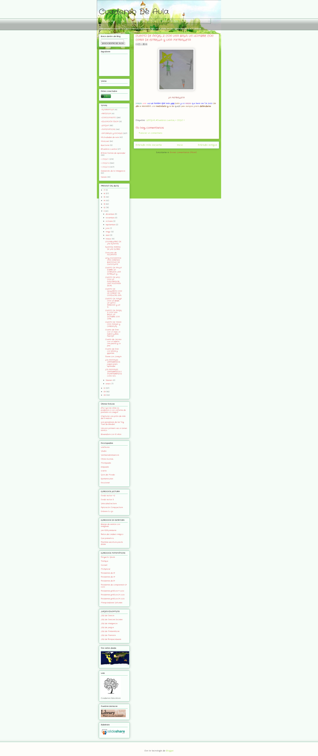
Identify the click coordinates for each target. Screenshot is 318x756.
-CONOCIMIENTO (108, 117)
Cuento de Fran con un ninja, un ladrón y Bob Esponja (112, 333)
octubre (109, 221)
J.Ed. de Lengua (107, 627)
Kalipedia (105, 467)
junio (108, 228)
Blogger (170, 750)
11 (104, 211)
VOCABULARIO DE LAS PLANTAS (113, 242)
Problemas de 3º (108, 573)
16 (105, 193)
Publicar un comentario (150, 133)
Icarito (104, 471)
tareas (104, 177)
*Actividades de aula (110, 137)
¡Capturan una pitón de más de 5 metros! (113, 417)
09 (105, 391)
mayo (108, 231)
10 (105, 388)
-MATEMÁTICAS (108, 129)
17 (105, 190)
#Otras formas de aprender (113, 153)
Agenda (187, 21)
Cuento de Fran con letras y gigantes (112, 351)
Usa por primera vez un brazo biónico (114, 429)
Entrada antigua (207, 145)
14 (105, 200)
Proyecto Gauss (108, 557)
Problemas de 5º (108, 581)
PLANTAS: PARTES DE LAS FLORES (112, 248)
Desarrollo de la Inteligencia (113, 171)
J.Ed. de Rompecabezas (111, 639)
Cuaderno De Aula (134, 11)
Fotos (153, 21)
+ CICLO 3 (105, 167)
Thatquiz (104, 561)
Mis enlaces (202, 21)
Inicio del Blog (108, 21)
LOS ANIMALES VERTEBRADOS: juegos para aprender (112, 363)
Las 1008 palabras (108, 530)
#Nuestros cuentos (165, 120)
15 (105, 197)
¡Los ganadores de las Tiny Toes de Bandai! (112, 423)
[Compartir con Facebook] (144, 44)
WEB (123, 21)
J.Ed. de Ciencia (107, 615)
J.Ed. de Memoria (108, 635)
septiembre (111, 224)
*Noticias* (105, 141)
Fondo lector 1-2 (108, 495)
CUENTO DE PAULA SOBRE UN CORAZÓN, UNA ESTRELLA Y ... (113, 270)
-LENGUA (150, 120)
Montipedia (106, 463)
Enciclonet (105, 482)
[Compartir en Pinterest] (146, 44)
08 (105, 395)
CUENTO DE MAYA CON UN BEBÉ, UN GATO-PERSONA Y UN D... (113, 302)
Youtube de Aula (170, 21)
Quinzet (104, 565)
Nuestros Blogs (138, 21)
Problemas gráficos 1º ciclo (112, 591)
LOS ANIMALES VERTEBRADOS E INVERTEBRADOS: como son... (113, 372)
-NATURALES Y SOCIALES (111, 133)
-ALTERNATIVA (107, 109)
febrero (109, 380)
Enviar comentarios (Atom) (183, 152)
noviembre (110, 217)
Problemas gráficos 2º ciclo (113, 594)
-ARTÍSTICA (106, 113)
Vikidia (103, 451)
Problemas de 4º (108, 577)
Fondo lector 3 (107, 499)
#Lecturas (105, 145)
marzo (109, 239)
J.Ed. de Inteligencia (109, 623)
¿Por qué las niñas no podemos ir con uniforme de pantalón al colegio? (113, 410)
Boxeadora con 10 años (111, 434)
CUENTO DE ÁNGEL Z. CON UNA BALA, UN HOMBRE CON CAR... (113, 314)
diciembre (110, 214)
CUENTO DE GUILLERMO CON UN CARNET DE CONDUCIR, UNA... (113, 292)
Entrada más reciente (149, 145)
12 (105, 207)
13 (105, 204)
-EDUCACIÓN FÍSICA (110, 121)
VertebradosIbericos (110, 455)
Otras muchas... (107, 459)
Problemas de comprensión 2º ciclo (114, 586)
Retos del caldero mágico (112, 534)
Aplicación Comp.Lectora (112, 507)
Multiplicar (105, 569)
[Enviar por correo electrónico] (137, 44)
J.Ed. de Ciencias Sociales (111, 619)
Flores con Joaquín (113, 356)
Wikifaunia (105, 447)
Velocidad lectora (109, 503)
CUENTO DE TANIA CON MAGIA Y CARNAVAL (113, 324)
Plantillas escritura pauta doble (112, 543)
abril (108, 235)
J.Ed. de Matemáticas (110, 631)
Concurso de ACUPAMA (111, 253)
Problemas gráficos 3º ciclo (113, 598)
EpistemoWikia (107, 478)
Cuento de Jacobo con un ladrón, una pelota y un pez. (113, 342)
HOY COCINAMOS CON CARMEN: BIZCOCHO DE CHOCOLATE (113, 261)
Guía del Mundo (108, 475)
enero (108, 383)
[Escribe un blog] (139, 44)
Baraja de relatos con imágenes (110, 525)
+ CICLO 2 (105, 163)
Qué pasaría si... (107, 538)
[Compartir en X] (141, 44)
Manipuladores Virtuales (111, 602)
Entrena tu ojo (107, 511)
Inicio (180, 145)
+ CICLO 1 (179, 120)
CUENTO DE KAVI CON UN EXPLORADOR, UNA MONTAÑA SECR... (113, 281)
